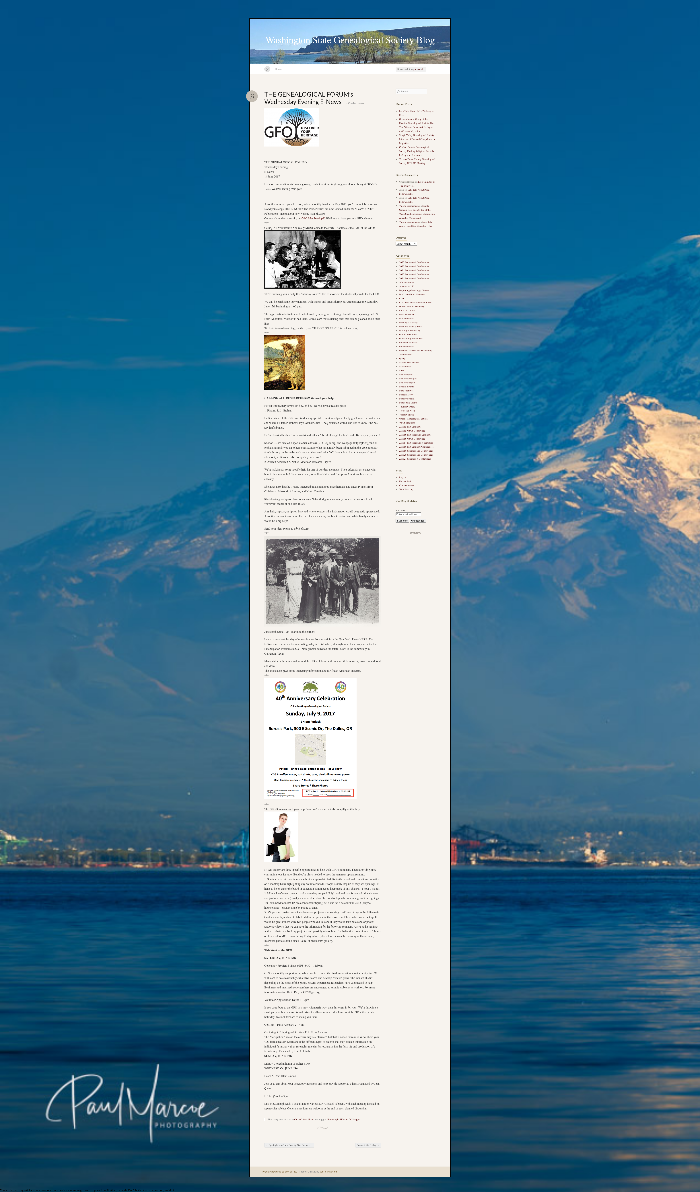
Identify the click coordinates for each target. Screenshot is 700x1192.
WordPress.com (328, 1171)
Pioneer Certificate (408, 342)
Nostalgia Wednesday (410, 330)
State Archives (406, 390)
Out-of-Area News (304, 1119)
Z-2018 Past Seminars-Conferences (416, 446)
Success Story (406, 394)
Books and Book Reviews (412, 294)
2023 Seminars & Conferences (414, 266)
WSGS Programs (407, 422)
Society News (406, 374)
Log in (402, 477)
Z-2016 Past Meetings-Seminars (415, 434)
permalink (418, 69)
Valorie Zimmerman (409, 205)
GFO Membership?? (313, 218)
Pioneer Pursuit (406, 346)
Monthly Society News (410, 326)
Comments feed (407, 485)
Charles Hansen (356, 103)
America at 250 (406, 286)
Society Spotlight (408, 378)
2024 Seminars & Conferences (414, 270)
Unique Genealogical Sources (413, 418)
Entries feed (405, 481)
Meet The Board (407, 314)
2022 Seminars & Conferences (414, 262)
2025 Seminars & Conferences (414, 274)
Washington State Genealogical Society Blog (350, 39)
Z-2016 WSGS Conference (412, 438)
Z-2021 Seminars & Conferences (415, 458)
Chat (401, 298)
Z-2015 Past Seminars (410, 426)
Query (402, 358)
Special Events (406, 386)
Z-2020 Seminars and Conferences (416, 454)
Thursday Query (407, 406)
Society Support (407, 382)
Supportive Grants (408, 402)
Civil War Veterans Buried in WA (415, 302)
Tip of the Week (407, 410)
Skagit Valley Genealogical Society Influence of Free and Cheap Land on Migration (417, 139)
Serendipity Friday (368, 1145)
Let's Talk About (407, 310)
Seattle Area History (409, 362)
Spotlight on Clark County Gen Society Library (290, 1145)
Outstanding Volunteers (411, 338)
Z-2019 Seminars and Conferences (416, 450)
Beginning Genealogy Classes (414, 290)
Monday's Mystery (408, 322)
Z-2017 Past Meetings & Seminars (416, 442)
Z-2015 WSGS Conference (412, 430)
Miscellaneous (406, 318)
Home (278, 69)
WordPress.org (406, 489)
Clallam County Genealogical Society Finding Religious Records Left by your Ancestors (416, 151)
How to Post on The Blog (411, 306)
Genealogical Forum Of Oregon (343, 1119)
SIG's (401, 370)
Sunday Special (407, 398)
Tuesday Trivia (406, 414)
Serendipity (405, 366)
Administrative (406, 282)
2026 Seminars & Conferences (414, 278)
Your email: (401, 510)
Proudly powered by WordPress (279, 1171)
